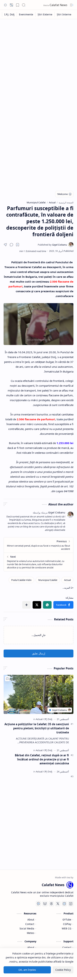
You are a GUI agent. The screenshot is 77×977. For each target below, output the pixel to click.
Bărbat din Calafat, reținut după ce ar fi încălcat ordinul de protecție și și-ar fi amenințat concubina (42, 759)
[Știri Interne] (63, 14)
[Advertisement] (38, 61)
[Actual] (67, 580)
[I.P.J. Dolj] (9, 14)
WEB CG (66, 928)
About (30, 919)
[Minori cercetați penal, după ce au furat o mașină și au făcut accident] (38, 545)
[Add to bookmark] (7, 678)
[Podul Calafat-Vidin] (21, 580)
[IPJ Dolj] (48, 719)
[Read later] (17, 244)
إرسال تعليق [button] (38, 653)
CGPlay (67, 924)
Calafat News (59, 5)
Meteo (30, 933)
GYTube (66, 919)
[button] (71, 5)
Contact (29, 924)
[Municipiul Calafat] (48, 580)
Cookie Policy (63, 969)
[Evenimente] (26, 14)
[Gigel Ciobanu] (52, 244)
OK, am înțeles (27, 969)
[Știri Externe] (44, 14)
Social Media (27, 928)
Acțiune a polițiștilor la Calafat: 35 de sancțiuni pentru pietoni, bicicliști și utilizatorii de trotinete (36, 728)
